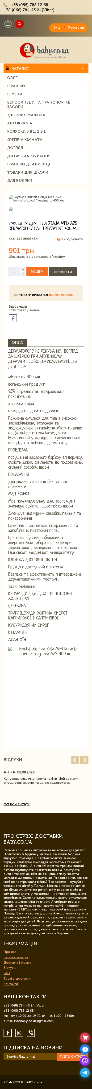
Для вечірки (19, 180)
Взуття (14, 94)
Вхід (57, 27)
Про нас (10, 952)
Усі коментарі (16, 804)
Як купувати (71, 239)
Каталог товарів (16, 957)
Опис (18, 342)
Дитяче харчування (28, 156)
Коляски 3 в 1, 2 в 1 (26, 131)
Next (84, 760)
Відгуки (10, 968)
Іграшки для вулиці (28, 164)
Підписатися (72, 1057)
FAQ (7, 973)
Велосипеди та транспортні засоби (39, 104)
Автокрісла (19, 123)
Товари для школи (27, 172)
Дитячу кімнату (24, 139)
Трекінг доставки (17, 978)
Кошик (37, 271)
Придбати (63, 272)
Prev (75, 760)
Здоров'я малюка (26, 115)
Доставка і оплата (17, 962)
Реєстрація (76, 27)
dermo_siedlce (61, 295)
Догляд (15, 147)
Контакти (11, 984)
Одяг (12, 77)
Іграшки (16, 86)
